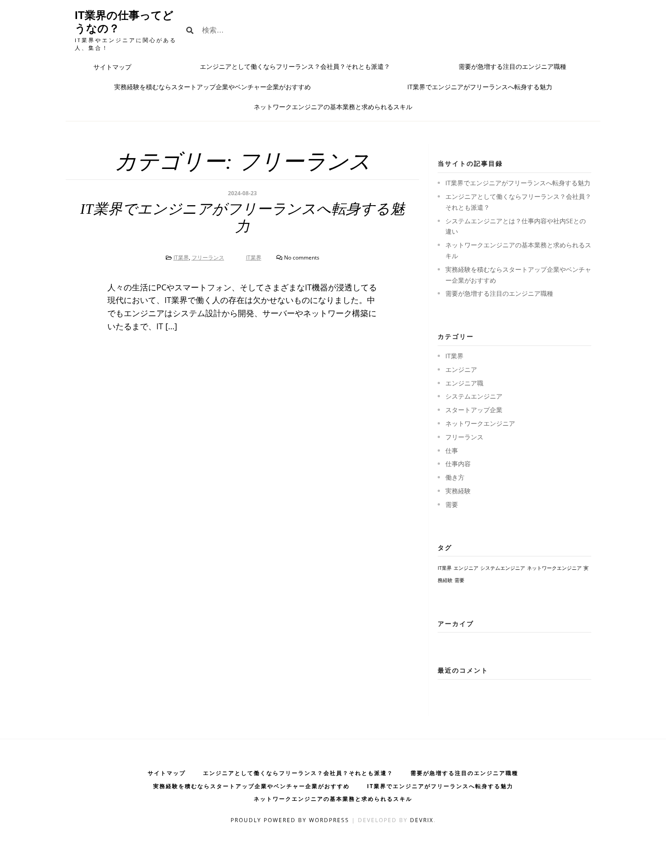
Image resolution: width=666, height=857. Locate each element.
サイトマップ (112, 67)
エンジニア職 (464, 383)
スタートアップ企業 (473, 409)
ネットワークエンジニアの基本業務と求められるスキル (333, 106)
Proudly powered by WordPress (291, 820)
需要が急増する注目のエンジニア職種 (512, 66)
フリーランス (208, 257)
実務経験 (458, 490)
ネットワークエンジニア (480, 423)
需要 (451, 504)
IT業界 (181, 257)
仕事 (451, 450)
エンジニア (461, 369)
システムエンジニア (473, 396)
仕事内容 (458, 463)
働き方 (454, 477)
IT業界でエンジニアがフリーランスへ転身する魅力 (479, 86)
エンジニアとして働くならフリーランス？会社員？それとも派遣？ (295, 66)
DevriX (422, 820)
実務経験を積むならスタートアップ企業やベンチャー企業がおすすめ (212, 86)
